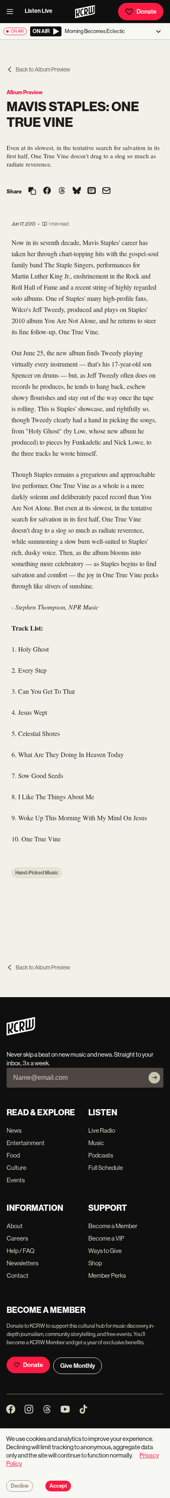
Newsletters (22, 1263)
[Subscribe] (154, 1078)
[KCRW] (21, 1033)
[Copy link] (32, 191)
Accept (58, 1486)
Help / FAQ (21, 1250)
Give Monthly (77, 1365)
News (14, 1130)
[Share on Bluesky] (77, 191)
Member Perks (107, 1275)
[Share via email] (106, 191)
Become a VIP (106, 1238)
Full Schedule (105, 1167)
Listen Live (38, 10)
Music (96, 1142)
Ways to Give (105, 1250)
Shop (95, 1263)
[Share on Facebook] (47, 191)
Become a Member (112, 1225)
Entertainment (26, 1142)
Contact (17, 1275)
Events (16, 1180)
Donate (146, 11)
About (15, 1225)
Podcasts (100, 1155)
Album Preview (24, 92)
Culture (16, 1167)
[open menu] (12, 11)
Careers (17, 1238)
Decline (19, 1486)
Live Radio (101, 1130)
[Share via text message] (91, 191)
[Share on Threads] (62, 191)
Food (13, 1155)
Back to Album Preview (43, 69)
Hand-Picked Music (36, 873)
